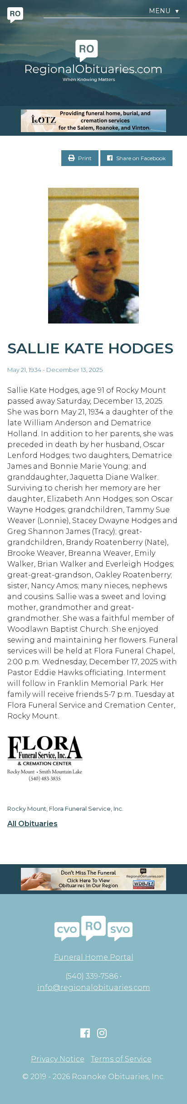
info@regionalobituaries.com (93, 987)
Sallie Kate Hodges (90, 348)
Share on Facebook (140, 158)
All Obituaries (32, 824)
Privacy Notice (57, 1059)
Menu (164, 11)
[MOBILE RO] (93, 120)
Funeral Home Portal (93, 957)
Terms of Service (121, 1059)
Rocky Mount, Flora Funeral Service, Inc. (65, 808)
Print (84, 158)
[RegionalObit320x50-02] (93, 879)
